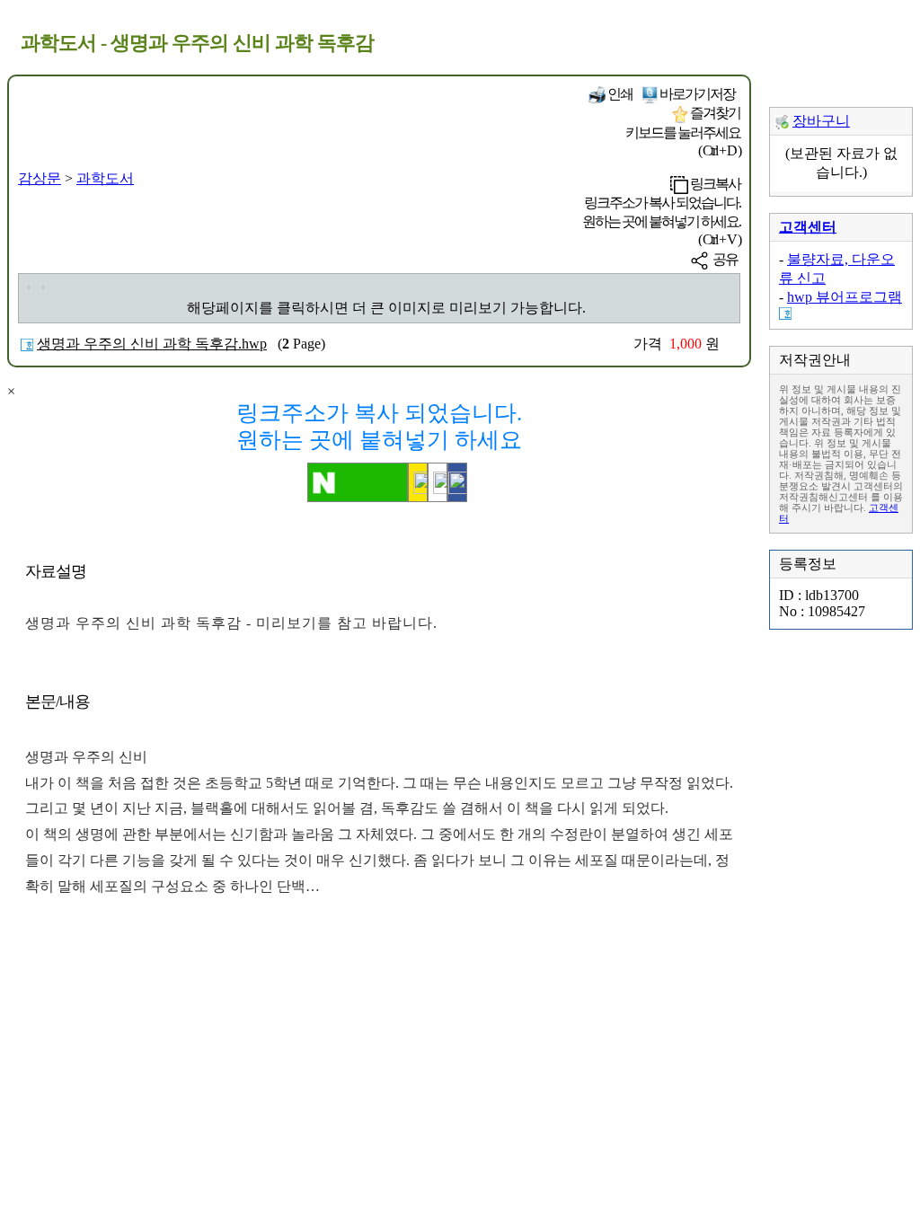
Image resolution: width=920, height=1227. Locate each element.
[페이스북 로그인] (457, 482)
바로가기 (696, 94)
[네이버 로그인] (357, 482)
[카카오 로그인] (418, 482)
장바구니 (821, 120)
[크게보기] (29, 287)
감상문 (39, 178)
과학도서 (105, 178)
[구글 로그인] (437, 482)
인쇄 (619, 94)
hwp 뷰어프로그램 (844, 297)
